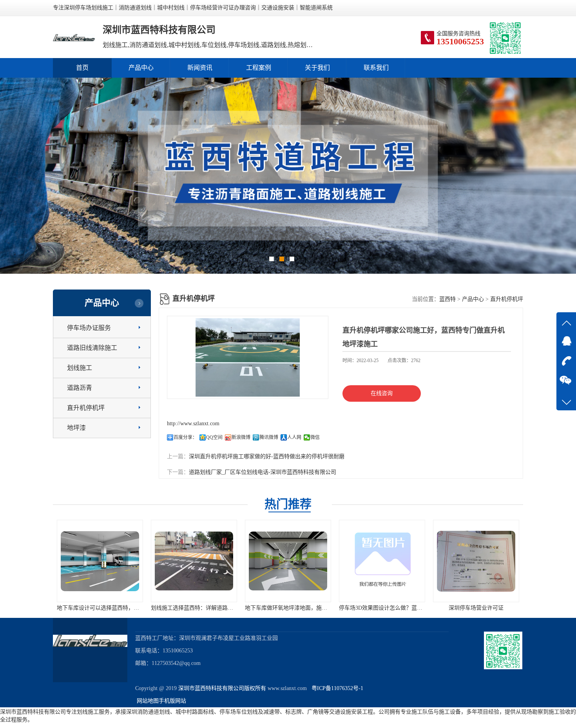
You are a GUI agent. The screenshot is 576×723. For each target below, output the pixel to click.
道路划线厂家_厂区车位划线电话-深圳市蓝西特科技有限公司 (262, 472)
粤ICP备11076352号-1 (335, 688)
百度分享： (185, 437)
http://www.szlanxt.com (193, 423)
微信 (315, 437)
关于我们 (317, 67)
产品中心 (141, 67)
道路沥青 (79, 387)
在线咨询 (382, 393)
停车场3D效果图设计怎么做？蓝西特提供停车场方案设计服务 (358, 608)
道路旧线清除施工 (92, 347)
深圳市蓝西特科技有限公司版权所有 (222, 688)
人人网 (294, 437)
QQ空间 (214, 437)
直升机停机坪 (86, 407)
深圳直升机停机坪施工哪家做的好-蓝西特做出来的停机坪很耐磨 (266, 456)
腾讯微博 (268, 437)
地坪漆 (76, 427)
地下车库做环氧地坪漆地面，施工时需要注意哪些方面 (256, 608)
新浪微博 (241, 437)
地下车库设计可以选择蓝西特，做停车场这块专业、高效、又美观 (81, 608)
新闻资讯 (199, 67)
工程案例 (258, 67)
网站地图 (148, 701)
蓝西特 (447, 299)
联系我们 (376, 67)
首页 (82, 67)
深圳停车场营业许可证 (421, 608)
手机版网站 (172, 701)
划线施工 (79, 367)
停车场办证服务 (89, 327)
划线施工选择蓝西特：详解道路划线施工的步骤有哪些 (162, 608)
